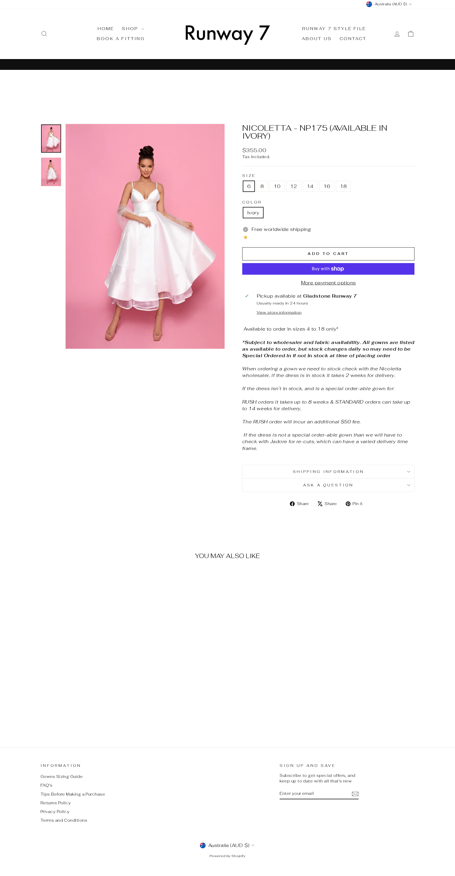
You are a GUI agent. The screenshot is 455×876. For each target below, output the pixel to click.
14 (310, 186)
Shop (131, 28)
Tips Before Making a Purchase (73, 794)
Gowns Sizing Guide (62, 776)
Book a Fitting (121, 38)
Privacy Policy (55, 811)
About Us (317, 38)
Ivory (253, 213)
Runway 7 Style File (334, 28)
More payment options (328, 283)
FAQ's (46, 785)
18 (343, 186)
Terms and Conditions (64, 820)
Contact (353, 38)
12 (293, 186)
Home (106, 28)
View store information (279, 312)
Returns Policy (56, 802)
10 (277, 186)
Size (249, 175)
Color (252, 202)
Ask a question (328, 484)
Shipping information (328, 471)
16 (327, 186)
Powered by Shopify (227, 856)
